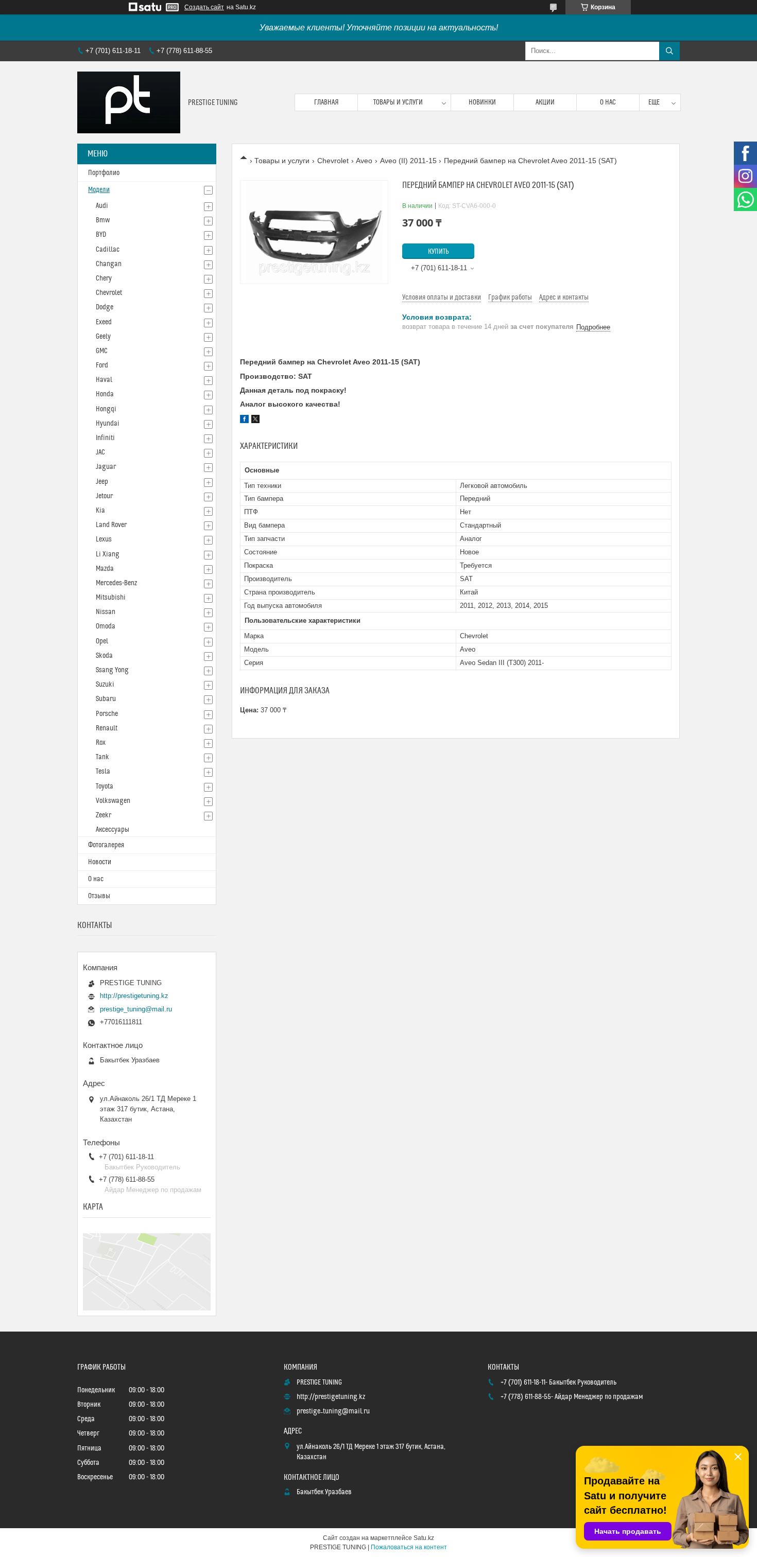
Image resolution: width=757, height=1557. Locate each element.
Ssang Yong (112, 670)
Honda (105, 394)
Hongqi (106, 409)
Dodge (104, 307)
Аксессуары (112, 830)
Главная (326, 102)
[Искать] (669, 51)
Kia (100, 510)
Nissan (105, 612)
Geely (103, 337)
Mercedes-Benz (116, 583)
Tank (102, 757)
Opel (102, 641)
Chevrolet (333, 160)
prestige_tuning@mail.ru (136, 1009)
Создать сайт (204, 7)
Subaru (106, 699)
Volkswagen (113, 801)
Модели (99, 190)
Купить (438, 252)
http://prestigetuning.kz (134, 996)
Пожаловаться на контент (409, 1547)
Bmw (103, 220)
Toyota (104, 786)
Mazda (105, 569)
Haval (104, 380)
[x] (255, 420)
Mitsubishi (111, 597)
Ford (102, 365)
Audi (102, 206)
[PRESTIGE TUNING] (128, 102)
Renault (106, 728)
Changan (109, 264)
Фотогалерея (106, 845)
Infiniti (105, 438)
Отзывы (99, 896)
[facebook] (244, 420)
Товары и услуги (398, 102)
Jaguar (106, 467)
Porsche (107, 714)
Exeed (104, 322)
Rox (101, 743)
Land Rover (111, 525)
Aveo (364, 160)
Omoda (105, 626)
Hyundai (107, 423)
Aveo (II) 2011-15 (408, 160)
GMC (102, 351)
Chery (104, 278)
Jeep (102, 482)
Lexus (104, 539)
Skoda (104, 656)
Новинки (482, 102)
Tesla (103, 771)
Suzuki (105, 684)
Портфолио (103, 173)
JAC (100, 452)
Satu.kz (424, 1538)
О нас (608, 102)
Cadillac (107, 250)
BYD (101, 235)
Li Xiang (107, 554)
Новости (99, 862)
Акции (545, 102)
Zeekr (103, 815)
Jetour (104, 496)
